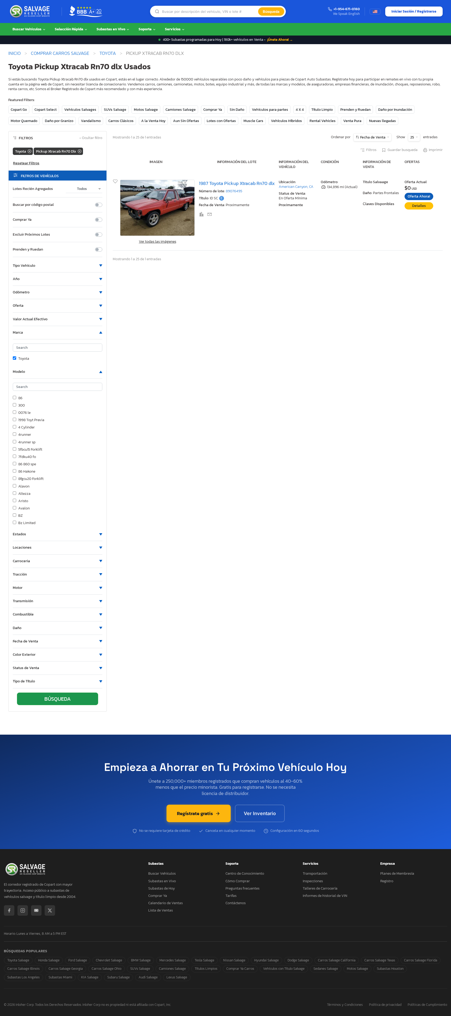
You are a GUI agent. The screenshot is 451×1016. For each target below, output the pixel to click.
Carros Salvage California (336, 960)
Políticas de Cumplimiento (427, 1005)
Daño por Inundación (395, 109)
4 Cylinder (26, 427)
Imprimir (436, 150)
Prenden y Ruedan (355, 109)
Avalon (24, 508)
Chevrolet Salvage (109, 960)
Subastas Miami (60, 977)
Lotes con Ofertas (221, 121)
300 (21, 405)
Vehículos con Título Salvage (284, 968)
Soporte (145, 29)
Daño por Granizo (59, 121)
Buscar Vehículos (27, 29)
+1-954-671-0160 (347, 9)
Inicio (14, 53)
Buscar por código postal (33, 204)
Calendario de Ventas (165, 903)
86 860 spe (27, 464)
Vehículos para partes (270, 109)
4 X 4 (300, 109)
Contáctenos (235, 903)
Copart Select (45, 109)
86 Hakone (26, 471)
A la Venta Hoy (153, 121)
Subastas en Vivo (111, 29)
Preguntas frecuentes (242, 888)
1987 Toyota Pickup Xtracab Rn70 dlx (237, 183)
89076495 (234, 191)
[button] (57, 265)
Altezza (24, 493)
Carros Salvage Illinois (23, 968)
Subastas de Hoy (161, 888)
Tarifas (230, 895)
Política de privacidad (385, 1005)
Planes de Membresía (397, 873)
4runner (24, 434)
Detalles (419, 205)
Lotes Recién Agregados (33, 189)
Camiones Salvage (180, 109)
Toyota (107, 53)
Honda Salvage (49, 960)
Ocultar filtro (90, 138)
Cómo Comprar (237, 881)
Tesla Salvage (204, 960)
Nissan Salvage (234, 960)
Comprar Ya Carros (240, 968)
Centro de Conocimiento (244, 873)
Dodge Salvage (298, 960)
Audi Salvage (148, 977)
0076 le (24, 412)
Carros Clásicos (121, 121)
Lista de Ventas (160, 910)
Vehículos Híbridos (286, 121)
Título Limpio (322, 109)
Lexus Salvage (177, 977)
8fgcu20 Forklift (31, 479)
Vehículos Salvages (80, 109)
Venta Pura (352, 121)
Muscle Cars (253, 121)
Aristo (23, 501)
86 (20, 398)
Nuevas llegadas (382, 121)
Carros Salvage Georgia (66, 968)
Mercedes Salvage (172, 960)
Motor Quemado (24, 121)
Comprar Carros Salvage (60, 53)
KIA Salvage (89, 977)
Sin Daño (237, 109)
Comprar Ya (212, 109)
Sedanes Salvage (325, 968)
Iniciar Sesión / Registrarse (413, 11)
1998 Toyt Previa (31, 420)
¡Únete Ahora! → (280, 39)
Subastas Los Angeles (23, 977)
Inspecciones (313, 881)
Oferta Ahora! (419, 196)
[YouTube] (36, 910)
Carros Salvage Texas (379, 960)
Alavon (23, 486)
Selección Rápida (69, 29)
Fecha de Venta (372, 137)
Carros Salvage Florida (420, 960)
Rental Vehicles (323, 121)
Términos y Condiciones (345, 1005)
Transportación (315, 873)
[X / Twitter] (50, 910)
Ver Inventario (260, 813)
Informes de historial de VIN (325, 895)
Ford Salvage (77, 960)
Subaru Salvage (118, 977)
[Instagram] (22, 910)
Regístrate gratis (195, 813)
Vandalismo (91, 121)
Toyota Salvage (18, 960)
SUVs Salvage (115, 109)
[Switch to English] (375, 11)
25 (412, 137)
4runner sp (26, 442)
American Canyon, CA (296, 186)
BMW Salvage (141, 960)
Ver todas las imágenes (157, 241)
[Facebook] (9, 910)
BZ (20, 515)
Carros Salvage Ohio (106, 968)
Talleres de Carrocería (320, 888)
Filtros (371, 150)
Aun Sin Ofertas (186, 121)
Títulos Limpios (206, 968)
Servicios (173, 29)
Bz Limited (26, 523)
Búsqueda (271, 11)
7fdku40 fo (27, 457)
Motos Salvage (146, 109)
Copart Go (19, 109)
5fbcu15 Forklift (30, 449)
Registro (386, 881)
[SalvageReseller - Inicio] (30, 11)
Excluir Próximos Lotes (31, 234)
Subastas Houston (390, 968)
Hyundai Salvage (266, 960)
